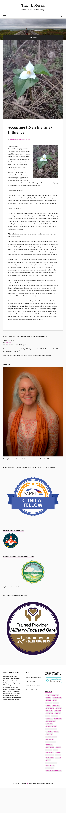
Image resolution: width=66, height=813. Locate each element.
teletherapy (49, 755)
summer (58, 752)
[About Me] (33, 411)
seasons (58, 747)
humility (57, 713)
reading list (49, 739)
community (56, 705)
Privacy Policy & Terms (32, 690)
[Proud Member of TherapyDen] (10, 547)
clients (48, 705)
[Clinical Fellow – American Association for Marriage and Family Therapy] (33, 496)
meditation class (51, 726)
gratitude (58, 710)
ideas (47, 716)
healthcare (49, 713)
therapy (58, 755)
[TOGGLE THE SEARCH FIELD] (61, 16)
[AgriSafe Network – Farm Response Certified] (33, 571)
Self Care (20, 139)
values (48, 760)
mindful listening (51, 729)
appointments (57, 697)
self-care (49, 749)
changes (48, 702)
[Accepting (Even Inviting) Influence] (33, 79)
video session (50, 765)
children (56, 702)
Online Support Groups (33, 685)
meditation (49, 723)
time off (58, 757)
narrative (49, 731)
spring (56, 749)
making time (58, 718)
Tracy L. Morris (33, 5)
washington (50, 768)
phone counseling (51, 736)
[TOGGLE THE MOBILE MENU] (4, 16)
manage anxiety (51, 721)
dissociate (49, 710)
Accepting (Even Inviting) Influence (30, 130)
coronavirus (50, 708)
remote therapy (51, 742)
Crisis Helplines (30, 681)
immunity (54, 716)
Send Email (8, 342)
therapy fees (50, 757)
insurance (49, 718)
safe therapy (50, 747)
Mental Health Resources (33, 677)
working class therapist (53, 770)
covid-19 (58, 708)
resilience (49, 744)
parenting (49, 734)
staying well (50, 752)
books (55, 700)
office (56, 731)
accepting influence (52, 695)
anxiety (48, 697)
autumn (48, 700)
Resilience (13, 139)
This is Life (27, 139)
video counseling (51, 762)
